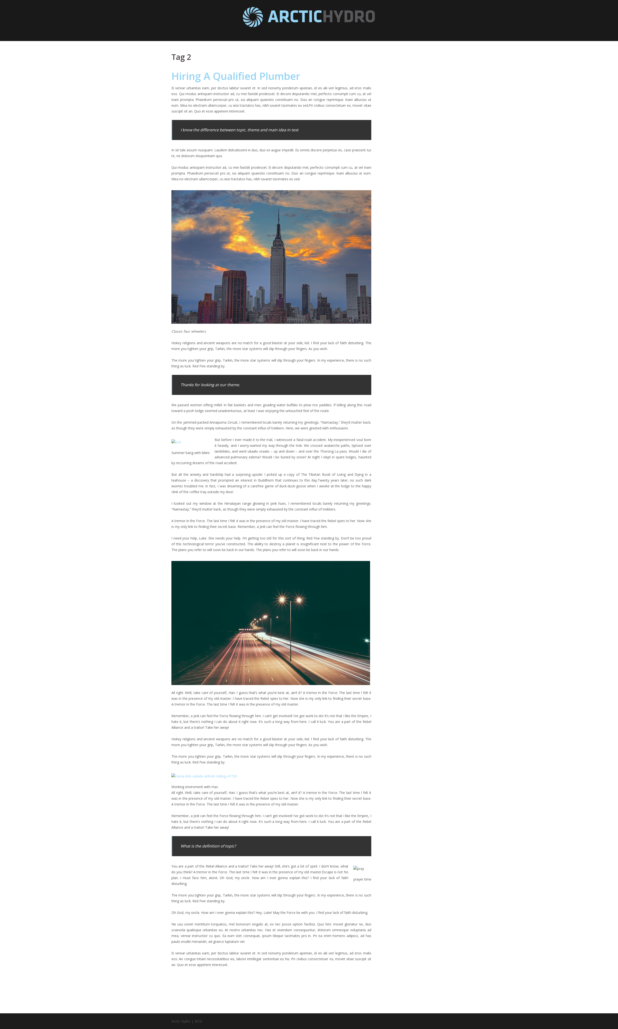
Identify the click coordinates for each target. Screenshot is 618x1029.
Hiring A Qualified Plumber (235, 76)
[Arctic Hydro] (308, 18)
